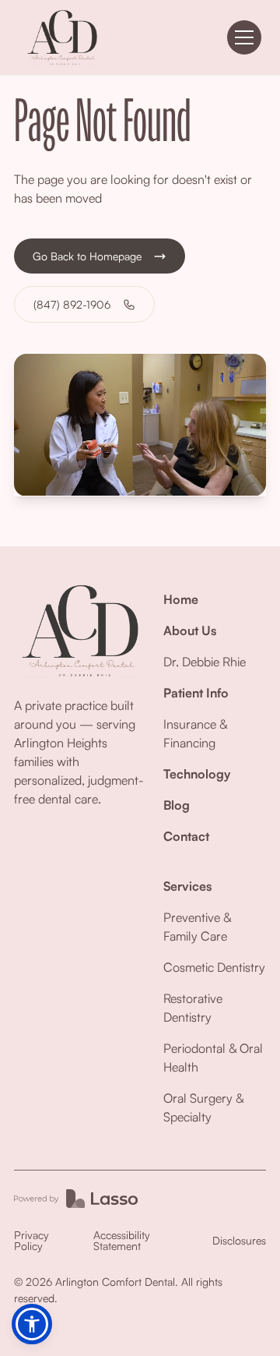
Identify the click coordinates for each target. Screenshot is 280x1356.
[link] (62, 37)
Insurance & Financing (195, 733)
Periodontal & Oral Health (213, 1057)
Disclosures (239, 1240)
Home (180, 599)
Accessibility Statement (121, 1240)
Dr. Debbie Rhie (204, 661)
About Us (189, 630)
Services (187, 886)
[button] (244, 37)
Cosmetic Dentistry (214, 967)
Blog (176, 805)
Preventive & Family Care (197, 926)
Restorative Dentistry (192, 1008)
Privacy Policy (31, 1240)
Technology (196, 774)
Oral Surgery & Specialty (203, 1107)
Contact (186, 836)
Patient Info (196, 693)
